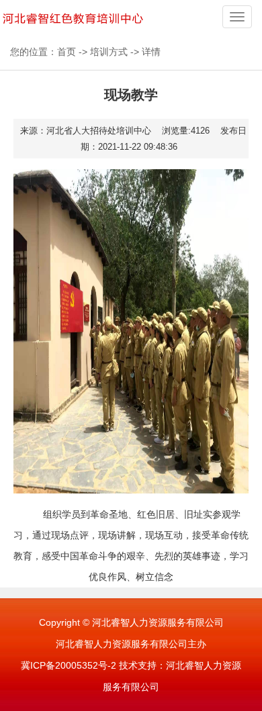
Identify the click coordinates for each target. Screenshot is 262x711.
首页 (66, 51)
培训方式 (109, 51)
